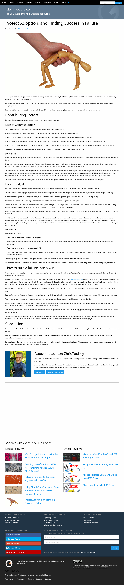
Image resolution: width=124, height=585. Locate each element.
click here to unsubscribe (88, 552)
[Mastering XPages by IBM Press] (71, 487)
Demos (56, 2)
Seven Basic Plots (76, 279)
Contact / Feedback (18, 575)
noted (87, 565)
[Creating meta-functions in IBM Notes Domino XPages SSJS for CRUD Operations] (13, 467)
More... (64, 2)
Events (37, 2)
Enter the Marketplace (90, 522)
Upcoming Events (50, 518)
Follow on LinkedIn (14, 548)
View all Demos (88, 518)
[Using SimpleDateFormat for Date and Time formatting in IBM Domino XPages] (13, 490)
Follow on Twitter (14, 539)
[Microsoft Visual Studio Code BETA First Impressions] (71, 457)
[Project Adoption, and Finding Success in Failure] (13, 502)
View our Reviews (11, 522)
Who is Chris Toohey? (51, 520)
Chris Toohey (22, 29)
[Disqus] (62, 412)
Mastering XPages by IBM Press (98, 485)
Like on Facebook (14, 534)
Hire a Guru (87, 520)
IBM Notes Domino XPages (48, 561)
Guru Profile (39, 372)
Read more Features (12, 520)
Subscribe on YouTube (16, 552)
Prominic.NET (21, 563)
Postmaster (20, 579)
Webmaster (9, 579)
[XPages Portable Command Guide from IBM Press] (71, 477)
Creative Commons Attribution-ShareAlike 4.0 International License (91, 568)
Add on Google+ (13, 543)
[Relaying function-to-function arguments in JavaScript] (13, 479)
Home (4, 2)
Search (118, 3)
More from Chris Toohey (55, 372)
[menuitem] (4, 2)
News (12, 2)
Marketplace (47, 2)
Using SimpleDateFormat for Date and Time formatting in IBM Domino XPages (42, 490)
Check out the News (12, 518)
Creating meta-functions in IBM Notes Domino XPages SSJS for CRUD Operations (40, 468)
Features (20, 2)
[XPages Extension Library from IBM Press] (71, 467)
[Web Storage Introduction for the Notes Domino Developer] (13, 457)
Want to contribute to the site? (54, 525)
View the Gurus (49, 522)
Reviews (29, 2)
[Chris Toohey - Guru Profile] (18, 364)
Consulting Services (35, 579)
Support (48, 579)
